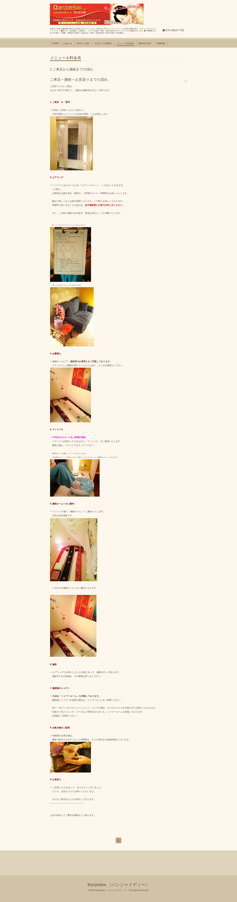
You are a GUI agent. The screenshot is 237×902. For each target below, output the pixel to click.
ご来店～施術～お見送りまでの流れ (79, 79)
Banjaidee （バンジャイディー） (118, 884)
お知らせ (67, 43)
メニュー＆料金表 (125, 43)
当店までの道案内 (103, 43)
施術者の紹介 (145, 43)
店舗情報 (160, 43)
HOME (55, 43)
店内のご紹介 (83, 43)
